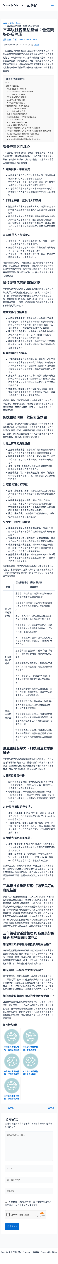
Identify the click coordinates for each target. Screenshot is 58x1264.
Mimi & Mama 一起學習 (20, 5)
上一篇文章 (7, 1108)
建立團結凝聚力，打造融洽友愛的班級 (21, 117)
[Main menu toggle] (52, 5)
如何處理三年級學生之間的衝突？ (23, 137)
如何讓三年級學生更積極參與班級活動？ (24, 134)
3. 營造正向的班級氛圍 (19, 114)
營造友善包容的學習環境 (16, 97)
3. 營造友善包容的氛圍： (20, 125)
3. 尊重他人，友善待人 (18, 94)
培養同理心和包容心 (17, 103)
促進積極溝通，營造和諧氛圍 (17, 106)
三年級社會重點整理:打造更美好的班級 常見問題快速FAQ (28, 131)
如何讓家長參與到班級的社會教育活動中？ (26, 139)
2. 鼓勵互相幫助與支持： (19, 122)
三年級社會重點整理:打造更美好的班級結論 (23, 128)
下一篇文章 (50, 1108)
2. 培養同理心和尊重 (18, 111)
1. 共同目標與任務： (17, 120)
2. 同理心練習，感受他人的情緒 (21, 92)
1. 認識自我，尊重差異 (18, 89)
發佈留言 (7, 39)
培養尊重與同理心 (13, 86)
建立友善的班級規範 (17, 100)
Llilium (36, 44)
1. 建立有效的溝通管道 (18, 109)
